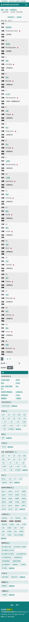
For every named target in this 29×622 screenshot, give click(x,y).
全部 (3, 415)
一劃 (8, 456)
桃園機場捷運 (16, 561)
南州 (7, 311)
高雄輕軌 (15, 564)
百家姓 (18, 380)
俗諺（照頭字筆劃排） (6, 387)
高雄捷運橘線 (6, 561)
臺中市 (10, 506)
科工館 (8, 94)
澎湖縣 (17, 502)
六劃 (3, 418)
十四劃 (24, 422)
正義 (7, 111)
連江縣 (10, 509)
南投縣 (4, 498)
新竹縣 (10, 495)
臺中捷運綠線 (6, 564)
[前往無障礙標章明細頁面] (9, 609)
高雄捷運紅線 (18, 557)
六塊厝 (8, 178)
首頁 (12, 605)
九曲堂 (8, 161)
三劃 (13, 415)
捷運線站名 (4, 395)
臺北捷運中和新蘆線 (8, 554)
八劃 (13, 418)
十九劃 (4, 429)
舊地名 (4, 479)
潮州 (7, 278)
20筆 (9, 368)
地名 (17, 386)
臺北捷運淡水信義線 (20, 547)
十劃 (24, 418)
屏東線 (8, 44)
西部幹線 (8, 27)
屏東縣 (24, 498)
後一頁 (9, 359)
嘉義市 (17, 506)
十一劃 (4, 422)
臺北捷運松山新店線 (8, 550)
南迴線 (12, 524)
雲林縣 (10, 498)
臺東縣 (4, 502)
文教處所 (4, 482)
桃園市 (4, 495)
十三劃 (17, 422)
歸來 (7, 211)
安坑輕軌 (4, 568)
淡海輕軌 (23, 564)
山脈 (9, 479)
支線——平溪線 (21, 524)
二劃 (8, 415)
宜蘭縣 (24, 491)
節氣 (2, 383)
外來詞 (18, 383)
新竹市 (4, 506)
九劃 (19, 418)
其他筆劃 (11, 429)
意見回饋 (3, 609)
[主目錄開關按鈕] (26, 4)
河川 (15, 479)
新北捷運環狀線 (6, 557)
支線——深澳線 (6, 528)
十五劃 (4, 425)
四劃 (19, 415)
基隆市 (24, 502)
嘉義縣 (17, 498)
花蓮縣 (10, 502)
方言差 (18, 395)
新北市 (17, 491)
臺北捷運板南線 (21, 554)
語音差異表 (5, 577)
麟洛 (7, 228)
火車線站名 (13, 10)
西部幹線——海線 (20, 518)
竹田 (7, 261)
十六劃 (10, 425)
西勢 (7, 244)
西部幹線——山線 (7, 518)
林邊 (7, 345)
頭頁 (2, 10)
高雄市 (10, 491)
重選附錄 (14, 406)
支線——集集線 (18, 531)
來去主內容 (12, 1)
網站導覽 (17, 1)
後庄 (7, 144)
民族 (7, 77)
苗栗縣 (17, 495)
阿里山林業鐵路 (18, 535)
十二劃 (10, 422)
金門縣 (4, 509)
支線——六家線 (18, 528)
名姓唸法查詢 (5, 380)
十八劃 (24, 425)
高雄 (7, 61)
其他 (16, 509)
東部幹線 (4, 524)
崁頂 (7, 295)
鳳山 (7, 127)
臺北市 (4, 491)
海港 (20, 479)
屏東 (7, 194)
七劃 (8, 418)
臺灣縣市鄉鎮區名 (6, 392)
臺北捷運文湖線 (6, 547)
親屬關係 (4, 398)
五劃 (24, 415)
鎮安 (7, 328)
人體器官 (18, 398)
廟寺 (11, 482)
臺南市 (24, 506)
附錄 (6, 10)
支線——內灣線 (6, 531)
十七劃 (17, 425)
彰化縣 (24, 495)
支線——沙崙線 (6, 535)
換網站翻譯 (23, 1)
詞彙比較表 (14, 577)
